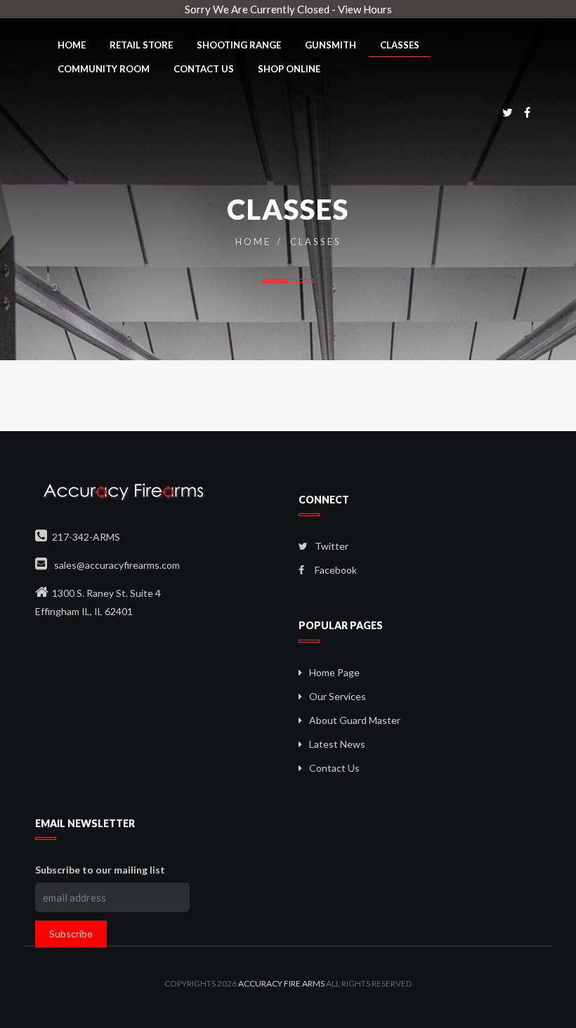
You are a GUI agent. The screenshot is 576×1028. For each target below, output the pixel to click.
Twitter (330, 546)
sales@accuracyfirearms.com (116, 565)
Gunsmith (330, 45)
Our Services (337, 696)
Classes (399, 45)
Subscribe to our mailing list (100, 870)
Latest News (337, 744)
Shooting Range (239, 45)
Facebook (335, 570)
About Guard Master (354, 720)
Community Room (104, 68)
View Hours (365, 9)
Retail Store (141, 45)
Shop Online (289, 68)
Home (72, 45)
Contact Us (204, 68)
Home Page (334, 672)
